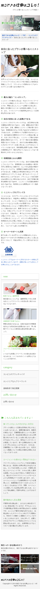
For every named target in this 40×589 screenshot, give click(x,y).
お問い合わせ (8, 401)
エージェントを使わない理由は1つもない (19, 459)
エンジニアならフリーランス (14, 381)
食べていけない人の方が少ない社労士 (18, 424)
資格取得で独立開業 (11, 388)
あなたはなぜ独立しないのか (9, 558)
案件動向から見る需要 (12, 500)
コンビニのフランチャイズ (14, 374)
